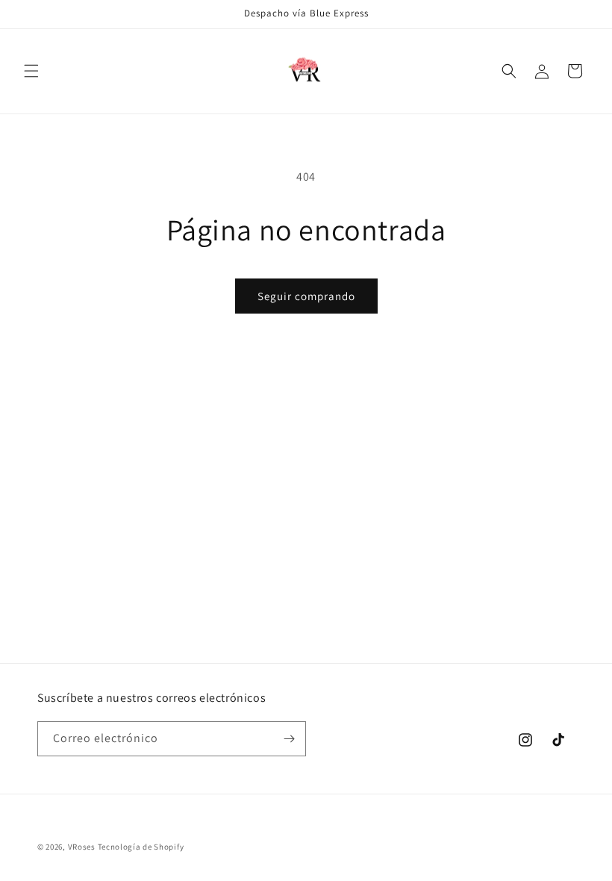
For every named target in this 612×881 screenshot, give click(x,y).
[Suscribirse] (288, 738)
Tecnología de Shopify (141, 846)
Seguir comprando (306, 296)
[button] (31, 71)
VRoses (82, 846)
